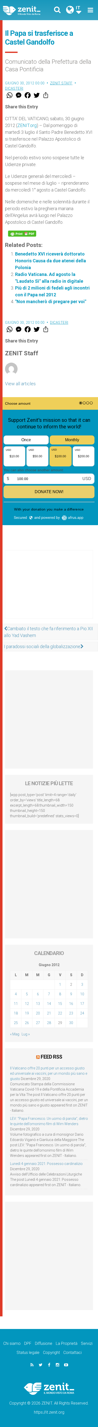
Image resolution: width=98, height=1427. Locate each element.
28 (49, 1023)
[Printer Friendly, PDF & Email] (22, 234)
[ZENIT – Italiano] (27, 10)
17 (82, 1004)
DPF (27, 1343)
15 (60, 1004)
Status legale (28, 1352)
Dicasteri (14, 88)
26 (27, 1023)
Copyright (51, 1352)
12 (27, 1004)
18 (16, 1013)
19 (27, 1013)
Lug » (26, 1034)
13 (38, 1004)
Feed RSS (51, 1057)
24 (82, 1013)
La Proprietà (66, 1343)
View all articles (20, 383)
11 (16, 1004)
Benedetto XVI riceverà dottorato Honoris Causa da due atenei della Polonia (50, 260)
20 (38, 1013)
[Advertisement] (49, 589)
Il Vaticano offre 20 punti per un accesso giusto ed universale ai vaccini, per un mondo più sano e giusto (48, 1073)
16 (71, 1004)
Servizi (86, 1343)
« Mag (14, 1034)
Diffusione (43, 1343)
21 (49, 1013)
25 (16, 1023)
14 (49, 1004)
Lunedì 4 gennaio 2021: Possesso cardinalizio (46, 1164)
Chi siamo (12, 1343)
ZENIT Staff (61, 83)
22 (60, 1013)
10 (82, 994)
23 (71, 1013)
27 (38, 1023)
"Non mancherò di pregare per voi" (50, 301)
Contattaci (72, 1352)
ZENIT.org (27, 125)
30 (71, 1023)
